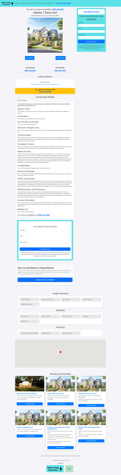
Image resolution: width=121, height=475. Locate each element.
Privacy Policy (56, 252)
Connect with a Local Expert (45, 280)
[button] (60, 352)
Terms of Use (47, 252)
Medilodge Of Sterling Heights (27, 393)
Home (16, 3)
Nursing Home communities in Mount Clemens (47, 84)
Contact (63, 455)
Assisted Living (23, 3)
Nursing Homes (50, 3)
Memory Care (31, 3)
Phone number (23, 242)
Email (21, 236)
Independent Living (40, 3)
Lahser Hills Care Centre (55, 393)
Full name (22, 230)
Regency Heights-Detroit (25, 427)
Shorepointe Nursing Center (87, 393)
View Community (29, 403)
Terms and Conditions (46, 455)
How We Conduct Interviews (73, 455)
